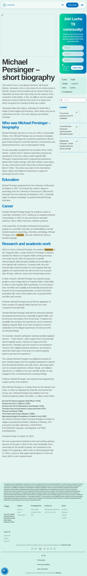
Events (64, 80)
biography (49, 250)
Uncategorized (67, 92)
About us (20, 509)
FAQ (32, 515)
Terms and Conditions (43, 564)
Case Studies (35, 509)
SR (62, 5)
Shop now (7, 541)
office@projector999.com (52, 509)
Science (72, 88)
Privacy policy (41, 560)
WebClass (58, 573)
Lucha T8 (74, 84)
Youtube (64, 518)
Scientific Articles (36, 512)
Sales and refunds (42, 569)
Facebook (64, 509)
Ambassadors (21, 515)
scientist (20, 235)
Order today (72, 5)
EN (45, 555)
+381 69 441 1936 (66, 545)
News (64, 88)
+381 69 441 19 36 (50, 512)
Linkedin (64, 515)
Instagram (65, 512)
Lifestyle (65, 84)
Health (73, 80)
